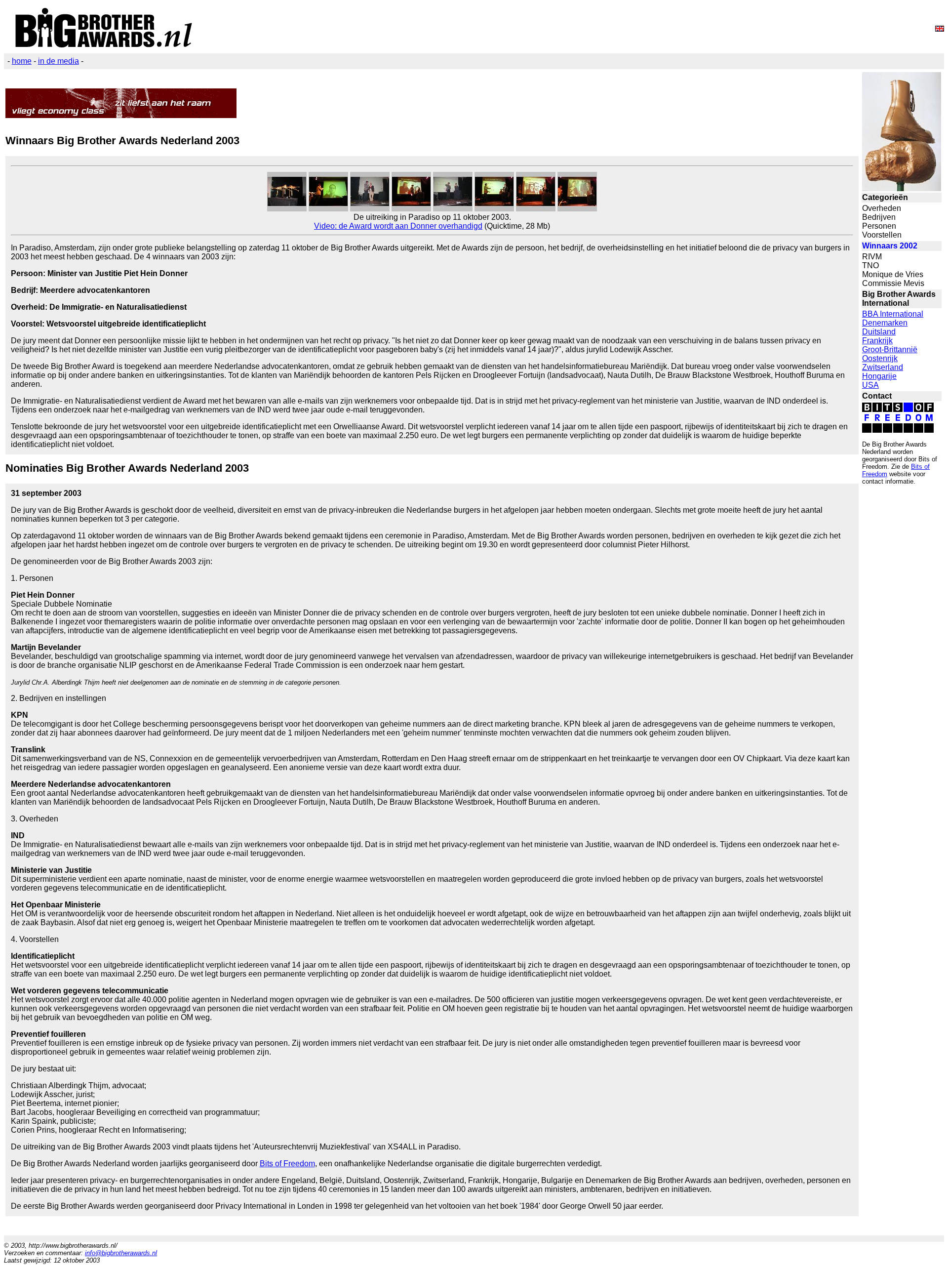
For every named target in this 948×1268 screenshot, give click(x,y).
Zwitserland (882, 367)
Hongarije (879, 376)
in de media (58, 61)
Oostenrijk (880, 358)
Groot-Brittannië (889, 349)
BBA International (892, 314)
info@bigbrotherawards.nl (121, 1253)
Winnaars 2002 (889, 246)
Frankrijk (877, 340)
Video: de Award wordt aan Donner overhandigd (398, 226)
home (22, 61)
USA (870, 385)
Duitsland (879, 331)
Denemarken (885, 323)
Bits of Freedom (287, 1163)
